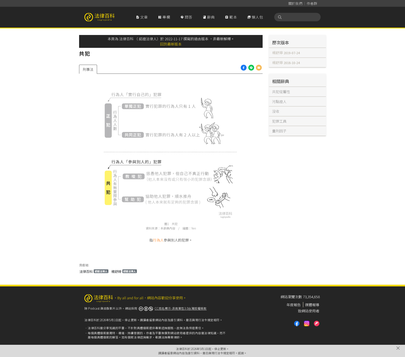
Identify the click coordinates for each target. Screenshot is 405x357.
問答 (186, 17)
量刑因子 (279, 130)
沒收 (275, 111)
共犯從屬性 (281, 91)
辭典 (209, 17)
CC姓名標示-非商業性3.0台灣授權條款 (181, 308)
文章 (142, 17)
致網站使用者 (308, 310)
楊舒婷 (123, 271)
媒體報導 (312, 304)
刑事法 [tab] (88, 69)
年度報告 (293, 304)
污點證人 (279, 101)
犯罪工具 (279, 121)
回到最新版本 (171, 44)
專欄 (164, 17)
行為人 (158, 240)
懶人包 (255, 17)
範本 (231, 17)
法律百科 (93, 271)
